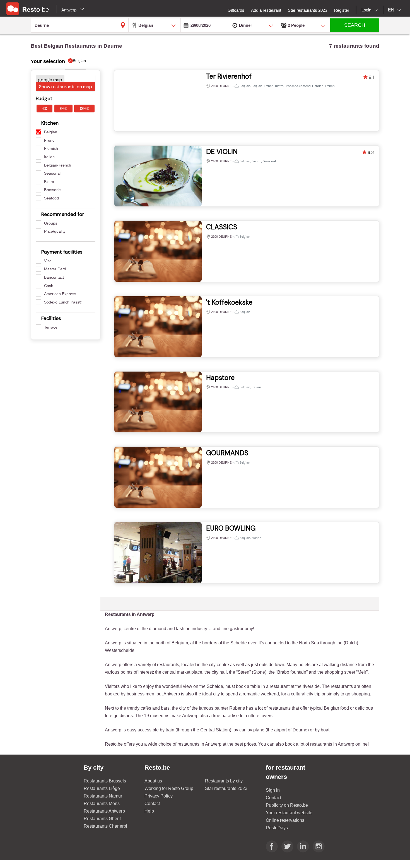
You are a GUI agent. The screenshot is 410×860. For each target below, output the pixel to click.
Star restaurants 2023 (226, 788)
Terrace (50, 327)
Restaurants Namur (103, 796)
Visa (48, 261)
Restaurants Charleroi (105, 826)
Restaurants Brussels (105, 781)
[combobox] (371, 10)
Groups (50, 223)
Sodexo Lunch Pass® (63, 302)
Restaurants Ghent (102, 818)
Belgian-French (57, 165)
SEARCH (354, 25)
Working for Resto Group (168, 788)
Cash (48, 285)
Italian (49, 157)
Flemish (51, 148)
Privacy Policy (158, 796)
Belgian (50, 132)
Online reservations (285, 820)
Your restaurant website (289, 812)
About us (153, 781)
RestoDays (277, 827)
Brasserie (52, 189)
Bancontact (54, 277)
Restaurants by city (224, 781)
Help (149, 811)
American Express (60, 294)
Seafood (51, 198)
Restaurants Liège (102, 788)
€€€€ (84, 108)
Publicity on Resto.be (287, 805)
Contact (152, 803)
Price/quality (55, 231)
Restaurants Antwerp (104, 811)
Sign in (273, 790)
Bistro (49, 181)
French (50, 140)
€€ (44, 108)
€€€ (63, 108)
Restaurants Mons (102, 803)
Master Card (55, 269)
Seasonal (52, 173)
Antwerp (69, 10)
